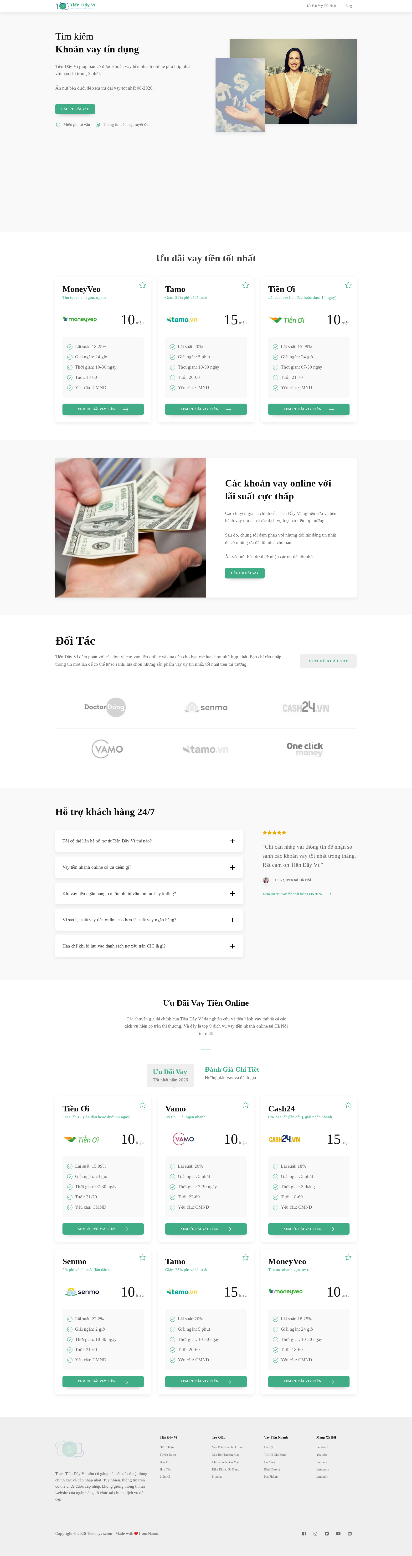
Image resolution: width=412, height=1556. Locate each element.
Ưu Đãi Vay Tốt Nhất (321, 6)
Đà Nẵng (269, 1462)
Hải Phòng (271, 1476)
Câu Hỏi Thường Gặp (226, 1454)
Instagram (322, 1469)
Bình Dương (272, 1469)
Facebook (322, 1447)
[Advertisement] (206, 198)
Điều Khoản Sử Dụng (225, 1469)
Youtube (321, 1454)
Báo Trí (165, 1462)
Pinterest (322, 1462)
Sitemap (217, 1476)
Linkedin (322, 1476)
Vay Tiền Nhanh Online (227, 1447)
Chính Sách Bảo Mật (225, 1462)
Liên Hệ (165, 1476)
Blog (348, 6)
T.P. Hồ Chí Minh (275, 1454)
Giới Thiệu (167, 1447)
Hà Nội (268, 1447)
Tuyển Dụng (168, 1454)
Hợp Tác (165, 1469)
